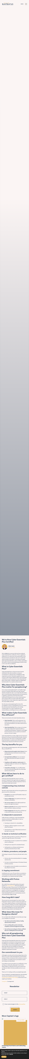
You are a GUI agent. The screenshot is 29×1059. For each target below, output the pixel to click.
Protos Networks (10, 885)
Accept (4, 1056)
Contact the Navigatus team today (10, 977)
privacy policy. (22, 1004)
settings (11, 1054)
